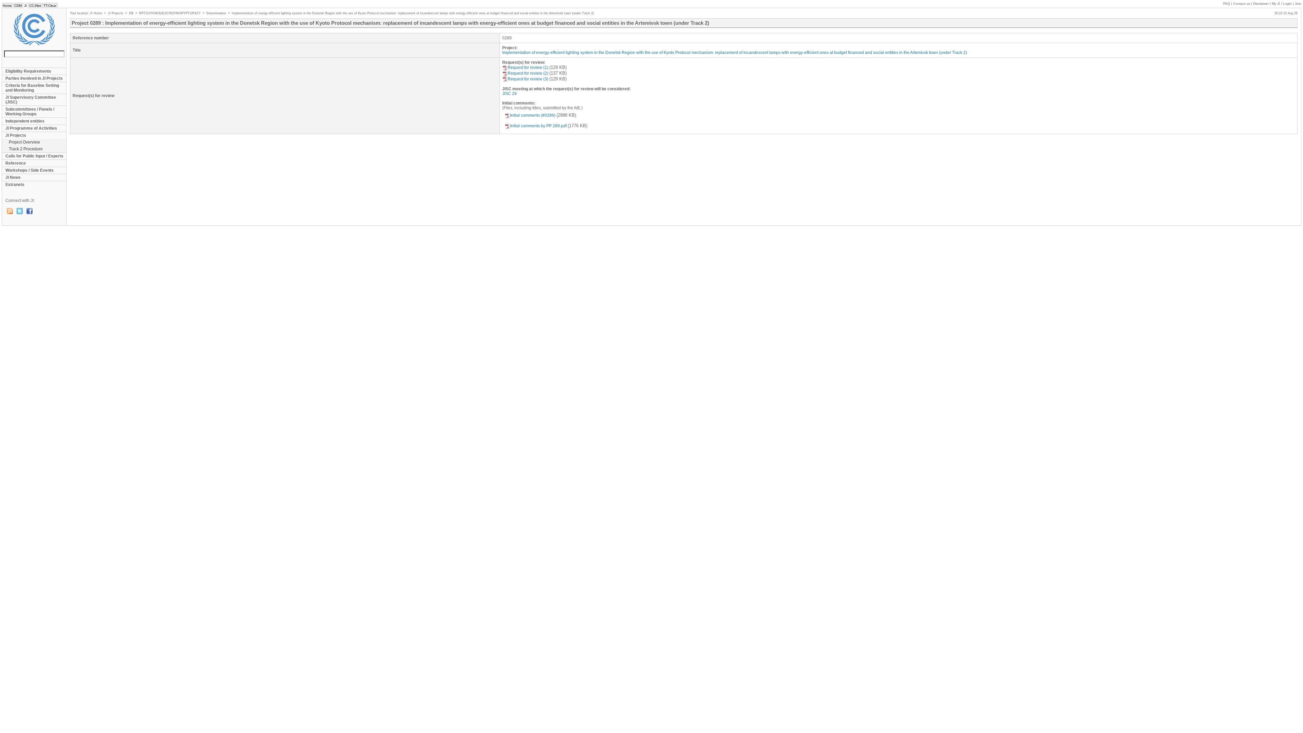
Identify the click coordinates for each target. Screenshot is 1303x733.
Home (7, 5)
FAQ (1226, 3)
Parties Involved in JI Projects (34, 78)
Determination (216, 13)
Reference (15, 163)
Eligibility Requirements (28, 71)
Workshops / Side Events (29, 170)
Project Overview (24, 142)
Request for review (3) (528, 79)
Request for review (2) (528, 73)
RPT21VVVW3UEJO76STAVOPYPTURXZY (170, 13)
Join (1298, 3)
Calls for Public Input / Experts (34, 156)
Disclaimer (1261, 3)
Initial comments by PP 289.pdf (538, 126)
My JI (1282, 3)
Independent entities (24, 121)
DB (131, 13)
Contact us (1241, 3)
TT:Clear (49, 5)
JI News (13, 177)
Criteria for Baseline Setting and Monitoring (32, 88)
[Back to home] (34, 29)
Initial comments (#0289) (532, 115)
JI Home (96, 13)
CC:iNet (35, 5)
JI (25, 5)
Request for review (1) (528, 67)
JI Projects (15, 135)
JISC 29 (509, 93)
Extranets (14, 184)
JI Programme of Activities (31, 128)
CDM (18, 5)
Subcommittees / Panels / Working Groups (29, 111)
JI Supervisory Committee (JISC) (30, 100)
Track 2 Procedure (26, 149)
